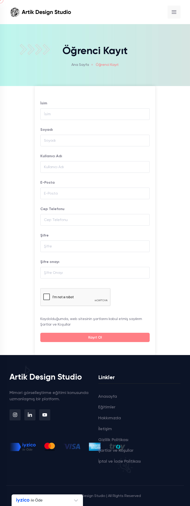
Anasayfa (107, 396)
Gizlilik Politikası (113, 439)
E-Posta (47, 182)
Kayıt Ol (95, 337)
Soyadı (46, 129)
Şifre (44, 235)
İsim (43, 103)
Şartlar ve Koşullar (55, 324)
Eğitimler (106, 406)
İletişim (105, 428)
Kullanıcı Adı (51, 156)
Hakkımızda (109, 417)
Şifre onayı (49, 261)
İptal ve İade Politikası (119, 461)
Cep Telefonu (52, 209)
